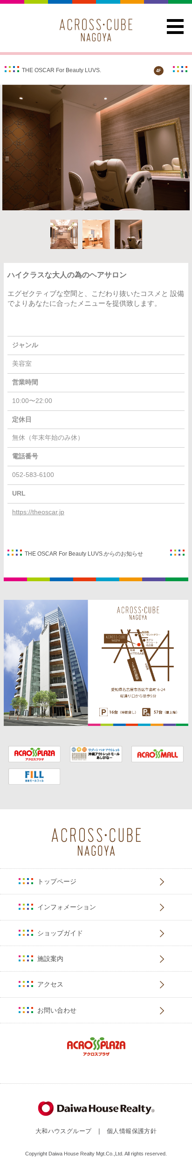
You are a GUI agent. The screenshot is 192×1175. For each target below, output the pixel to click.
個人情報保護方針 (132, 1131)
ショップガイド (60, 933)
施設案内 (50, 958)
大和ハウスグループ (63, 1131)
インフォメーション (66, 907)
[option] (96, 147)
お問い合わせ (56, 1010)
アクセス (50, 984)
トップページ (56, 881)
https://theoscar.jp (38, 512)
